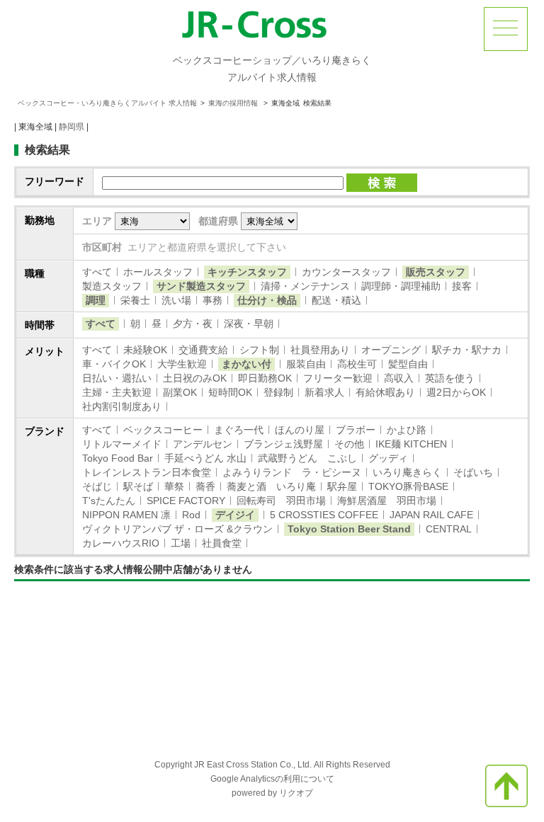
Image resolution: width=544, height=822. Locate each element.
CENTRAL (449, 529)
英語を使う (450, 378)
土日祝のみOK (195, 378)
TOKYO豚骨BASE (408, 486)
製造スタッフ (112, 286)
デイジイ (235, 514)
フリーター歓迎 (338, 378)
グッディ (388, 458)
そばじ (97, 486)
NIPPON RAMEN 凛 (126, 514)
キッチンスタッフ (247, 272)
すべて (97, 272)
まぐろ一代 (239, 429)
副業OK (180, 392)
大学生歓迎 (182, 364)
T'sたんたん (108, 500)
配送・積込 (336, 300)
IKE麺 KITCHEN (411, 444)
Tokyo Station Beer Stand (349, 529)
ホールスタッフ (158, 272)
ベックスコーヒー (163, 429)
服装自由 (306, 364)
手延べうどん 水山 (205, 458)
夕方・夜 (192, 323)
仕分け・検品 (267, 300)
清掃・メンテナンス (305, 286)
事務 (212, 300)
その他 (349, 444)
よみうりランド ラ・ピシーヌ (291, 472)
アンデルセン (202, 444)
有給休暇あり (385, 392)
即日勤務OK (265, 378)
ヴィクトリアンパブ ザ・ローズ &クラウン (177, 529)
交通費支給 (203, 349)
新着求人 (324, 392)
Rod (191, 514)
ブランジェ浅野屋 (283, 444)
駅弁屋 (342, 486)
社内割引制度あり (122, 406)
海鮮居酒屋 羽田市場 (386, 500)
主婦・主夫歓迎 (117, 392)
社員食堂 (222, 543)
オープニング (391, 349)
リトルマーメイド (122, 444)
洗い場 (176, 300)
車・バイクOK (114, 364)
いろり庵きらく (407, 472)
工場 (181, 543)
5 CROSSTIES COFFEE (324, 514)
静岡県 (71, 127)
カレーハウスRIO (120, 543)
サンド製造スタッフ (201, 286)
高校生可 (357, 364)
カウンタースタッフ (346, 272)
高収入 (399, 378)
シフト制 (259, 349)
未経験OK (145, 349)
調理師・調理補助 (401, 286)
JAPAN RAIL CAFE (431, 514)
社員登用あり (320, 349)
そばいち (473, 472)
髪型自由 (408, 364)
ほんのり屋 (299, 429)
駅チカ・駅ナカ (467, 349)
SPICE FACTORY (186, 500)
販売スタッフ (435, 272)
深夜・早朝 (248, 323)
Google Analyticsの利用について (272, 779)
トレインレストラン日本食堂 (146, 472)
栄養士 (135, 300)
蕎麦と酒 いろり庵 (271, 486)
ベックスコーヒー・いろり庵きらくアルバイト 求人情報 (107, 103)
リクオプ (296, 793)
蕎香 (205, 486)
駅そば (138, 486)
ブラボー (355, 429)
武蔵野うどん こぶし (307, 458)
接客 (462, 286)
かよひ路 (406, 429)
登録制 (278, 392)
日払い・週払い (117, 378)
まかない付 (246, 364)
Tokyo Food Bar (117, 458)
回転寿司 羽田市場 (281, 500)
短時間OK (230, 392)
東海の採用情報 (234, 103)
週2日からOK (456, 392)
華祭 (174, 486)
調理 (96, 300)
